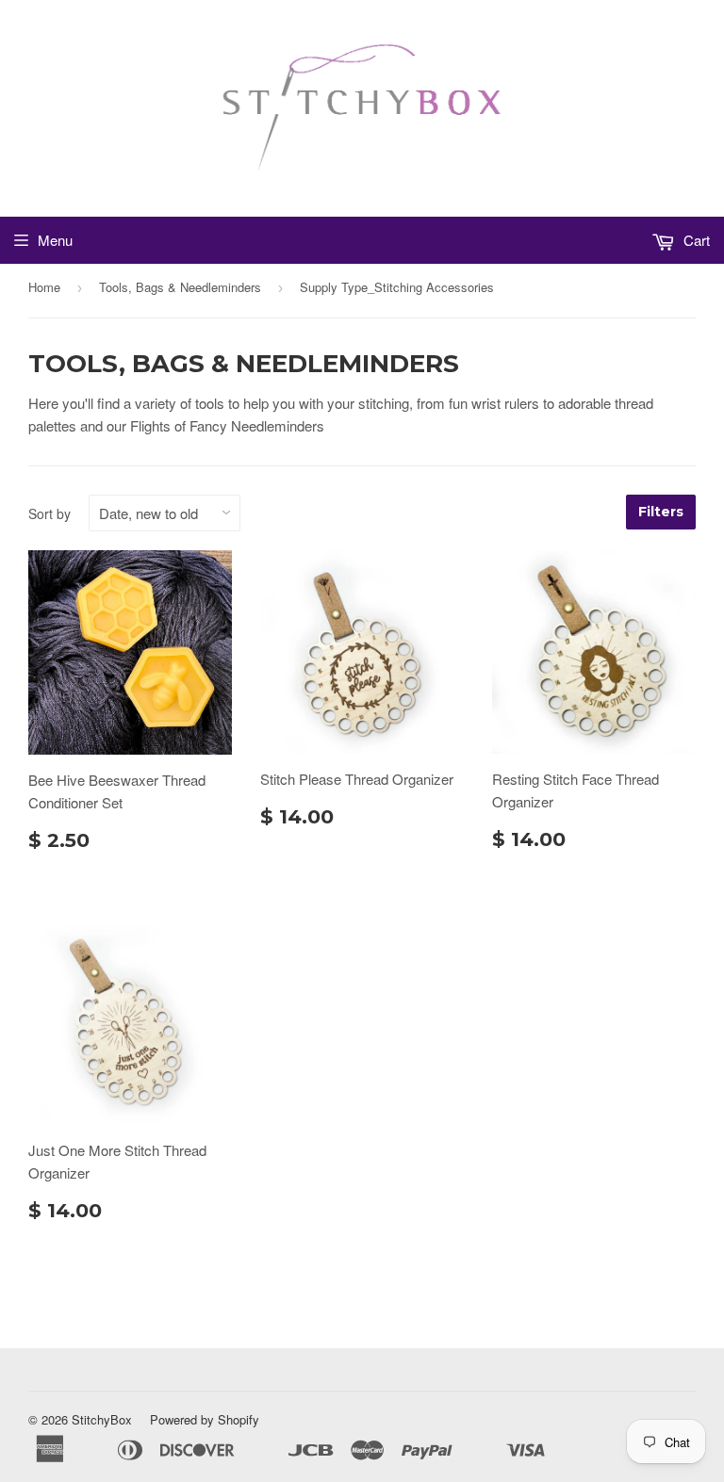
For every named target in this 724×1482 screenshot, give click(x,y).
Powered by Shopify (204, 1419)
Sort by (49, 513)
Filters (660, 511)
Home (44, 287)
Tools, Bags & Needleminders (180, 287)
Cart (695, 240)
